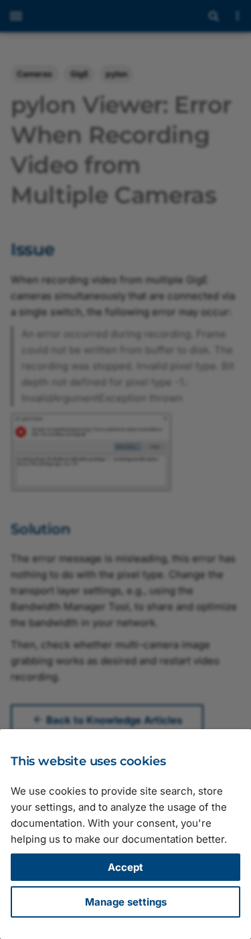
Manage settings (126, 902)
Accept (125, 867)
